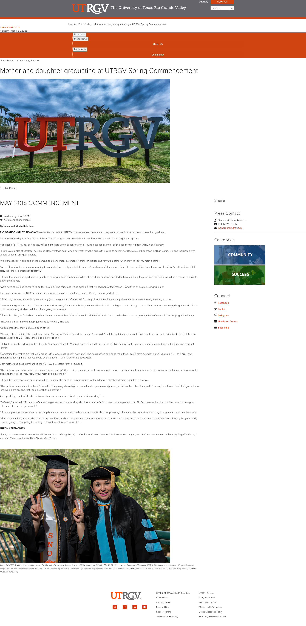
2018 (81, 24)
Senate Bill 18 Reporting (167, 616)
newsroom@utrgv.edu (230, 227)
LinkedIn (134, 607)
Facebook (223, 302)
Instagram (223, 315)
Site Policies (162, 597)
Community (158, 54)
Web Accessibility (207, 602)
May (89, 24)
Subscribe (223, 327)
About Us (158, 44)
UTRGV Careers (206, 593)
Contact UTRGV (163, 602)
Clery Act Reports (207, 597)
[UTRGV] (153, 603)
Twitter (221, 309)
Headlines (79, 34)
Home (72, 24)
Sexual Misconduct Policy (210, 612)
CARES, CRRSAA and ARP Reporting (173, 593)
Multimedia (80, 49)
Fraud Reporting (163, 612)
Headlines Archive (228, 321)
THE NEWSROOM (9, 27)
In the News (80, 38)
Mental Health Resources (210, 607)
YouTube (144, 607)
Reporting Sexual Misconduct (212, 616)
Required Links (163, 607)
